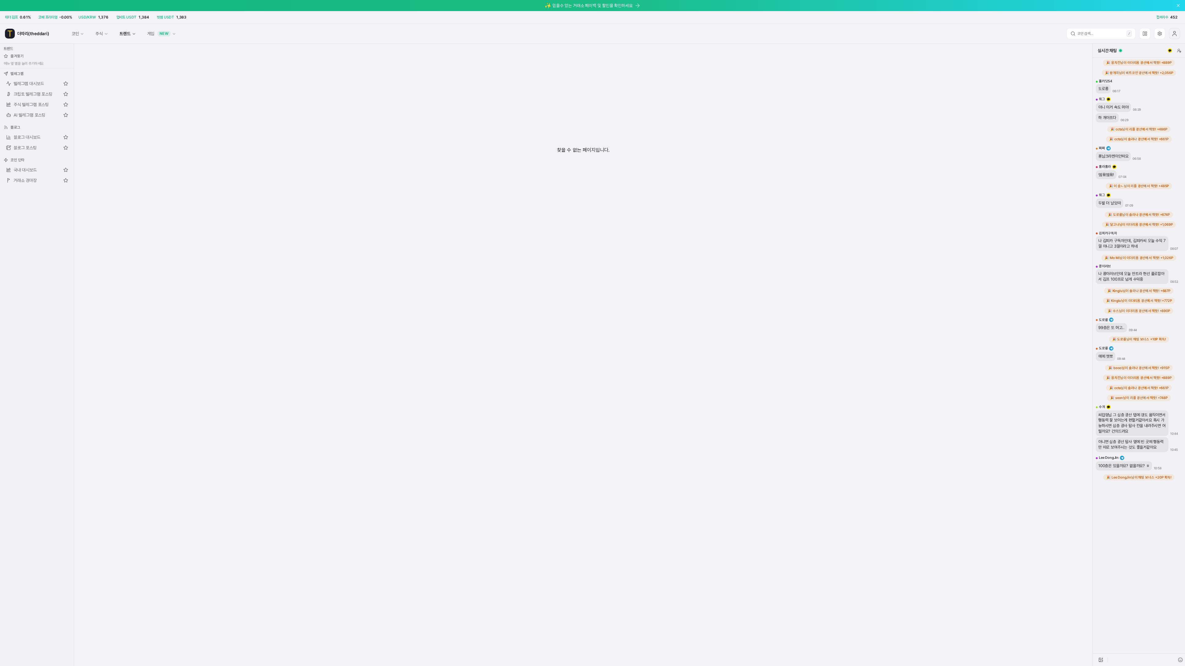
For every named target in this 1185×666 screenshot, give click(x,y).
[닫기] (1178, 5)
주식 (99, 33)
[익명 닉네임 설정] (1179, 50)
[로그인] (1174, 33)
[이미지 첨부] (1100, 660)
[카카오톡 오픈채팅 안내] (1169, 50)
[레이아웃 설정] (1144, 33)
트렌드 (124, 33)
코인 (75, 33)
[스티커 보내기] (1180, 660)
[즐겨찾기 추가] (65, 83)
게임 (158, 33)
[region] (1139, 355)
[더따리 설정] (1159, 33)
